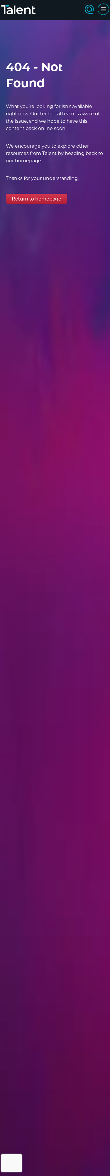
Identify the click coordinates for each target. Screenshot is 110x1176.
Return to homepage (36, 199)
